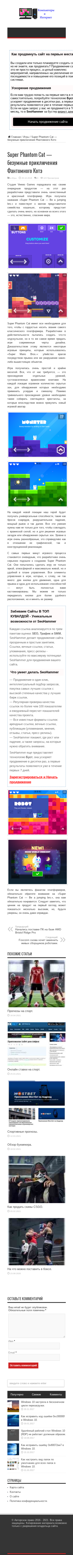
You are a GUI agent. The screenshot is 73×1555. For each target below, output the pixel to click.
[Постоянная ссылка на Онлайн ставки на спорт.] (36, 1064)
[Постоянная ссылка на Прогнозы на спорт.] (36, 1006)
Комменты (56, 1394)
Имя (10, 1341)
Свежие (36, 1394)
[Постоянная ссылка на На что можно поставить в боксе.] (36, 1264)
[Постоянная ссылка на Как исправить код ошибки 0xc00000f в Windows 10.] (13, 1425)
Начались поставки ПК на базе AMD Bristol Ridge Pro (38, 929)
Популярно (17, 1394)
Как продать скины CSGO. (25, 1206)
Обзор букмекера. (19, 1144)
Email (11, 1352)
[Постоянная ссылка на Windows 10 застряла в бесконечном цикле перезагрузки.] (13, 1411)
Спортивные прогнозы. (22, 1131)
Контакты (15, 1491)
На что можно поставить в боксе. (29, 1269)
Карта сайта (17, 1487)
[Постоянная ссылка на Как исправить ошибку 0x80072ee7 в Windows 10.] (13, 1454)
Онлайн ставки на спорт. (23, 1069)
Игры (26, 136)
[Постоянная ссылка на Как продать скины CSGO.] (36, 1202)
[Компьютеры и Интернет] (36, 16)
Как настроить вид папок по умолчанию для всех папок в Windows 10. (38, 1463)
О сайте (14, 1496)
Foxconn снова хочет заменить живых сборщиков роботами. (38, 940)
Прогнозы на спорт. (20, 1011)
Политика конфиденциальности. (29, 1500)
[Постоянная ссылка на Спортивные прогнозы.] (36, 1127)
